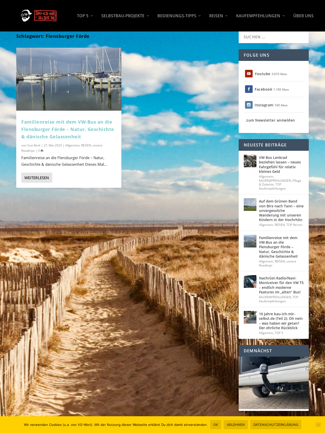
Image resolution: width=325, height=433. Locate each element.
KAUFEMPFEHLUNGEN (258, 16)
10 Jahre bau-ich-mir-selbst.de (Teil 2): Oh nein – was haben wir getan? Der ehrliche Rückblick (281, 320)
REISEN (216, 16)
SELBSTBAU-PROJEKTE (122, 16)
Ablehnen (236, 425)
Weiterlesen (36, 177)
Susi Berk (33, 145)
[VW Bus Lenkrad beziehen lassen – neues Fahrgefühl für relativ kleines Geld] (250, 161)
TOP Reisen (294, 225)
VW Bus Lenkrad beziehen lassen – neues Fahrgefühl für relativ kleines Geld (280, 164)
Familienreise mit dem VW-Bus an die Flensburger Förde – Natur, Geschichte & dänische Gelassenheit (67, 129)
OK (215, 425)
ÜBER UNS (303, 16)
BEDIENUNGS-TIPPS (176, 16)
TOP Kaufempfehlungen (272, 186)
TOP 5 (82, 16)
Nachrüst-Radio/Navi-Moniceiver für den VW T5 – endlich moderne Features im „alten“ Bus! (281, 285)
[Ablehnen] (318, 424)
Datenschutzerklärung (275, 425)
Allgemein (72, 145)
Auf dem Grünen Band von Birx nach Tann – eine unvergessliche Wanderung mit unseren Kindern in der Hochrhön (281, 210)
